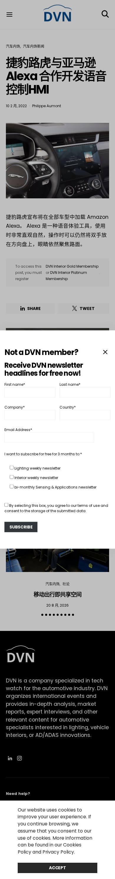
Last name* (70, 384)
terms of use (89, 505)
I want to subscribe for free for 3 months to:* (43, 454)
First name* (14, 384)
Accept (57, 868)
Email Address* (18, 429)
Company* (14, 406)
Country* (68, 406)
